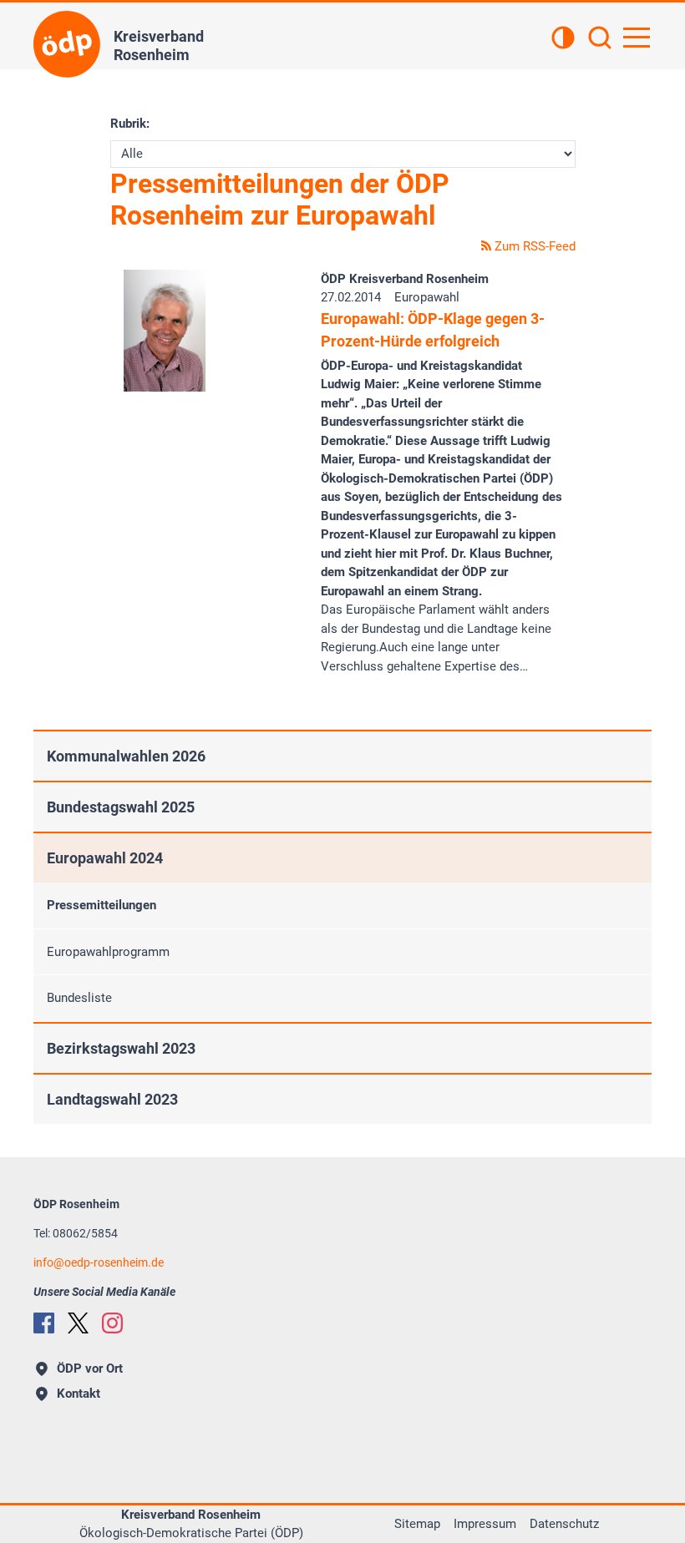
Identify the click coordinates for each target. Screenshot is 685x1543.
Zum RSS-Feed (533, 246)
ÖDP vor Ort (90, 1368)
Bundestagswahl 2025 (121, 807)
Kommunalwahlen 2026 (126, 756)
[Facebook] (43, 1323)
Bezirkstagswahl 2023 (121, 1048)
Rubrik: (130, 123)
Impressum (485, 1523)
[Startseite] (66, 44)
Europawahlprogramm (108, 951)
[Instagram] (112, 1323)
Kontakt (78, 1393)
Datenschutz (564, 1523)
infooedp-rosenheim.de (98, 1262)
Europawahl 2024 (105, 858)
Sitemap (417, 1523)
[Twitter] (78, 1323)
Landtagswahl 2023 (112, 1099)
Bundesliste (79, 997)
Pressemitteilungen (101, 905)
